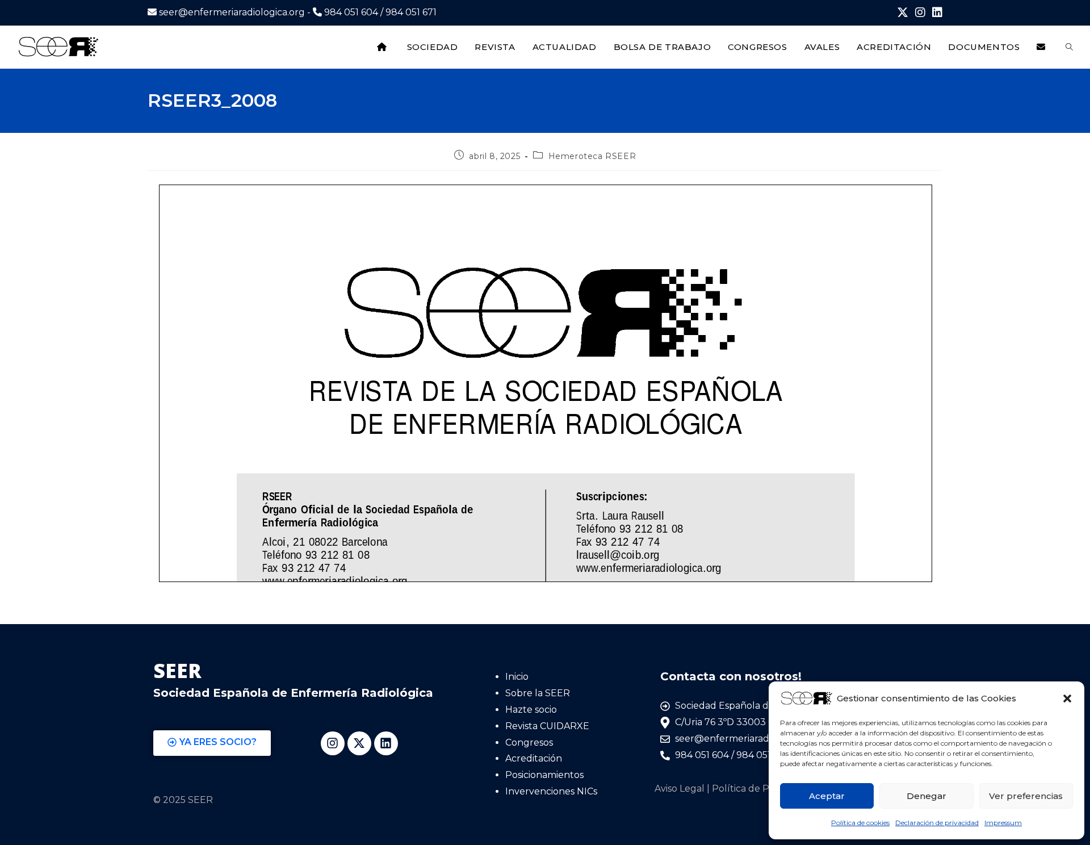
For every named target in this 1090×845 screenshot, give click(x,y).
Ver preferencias (1026, 795)
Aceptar (827, 795)
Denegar (926, 795)
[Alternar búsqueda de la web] (1069, 47)
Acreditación (533, 758)
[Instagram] (333, 743)
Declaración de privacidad (937, 822)
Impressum (1003, 822)
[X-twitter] (359, 743)
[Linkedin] (386, 743)
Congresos (529, 742)
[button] (1067, 698)
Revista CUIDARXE (547, 726)
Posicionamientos (544, 774)
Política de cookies (860, 822)
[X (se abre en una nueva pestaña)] (903, 13)
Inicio (517, 676)
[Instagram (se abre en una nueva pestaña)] (920, 13)
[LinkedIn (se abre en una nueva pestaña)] (935, 13)
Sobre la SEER (537, 693)
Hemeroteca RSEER (592, 156)
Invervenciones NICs (551, 791)
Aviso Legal (680, 788)
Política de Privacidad (761, 788)
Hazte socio (531, 709)
